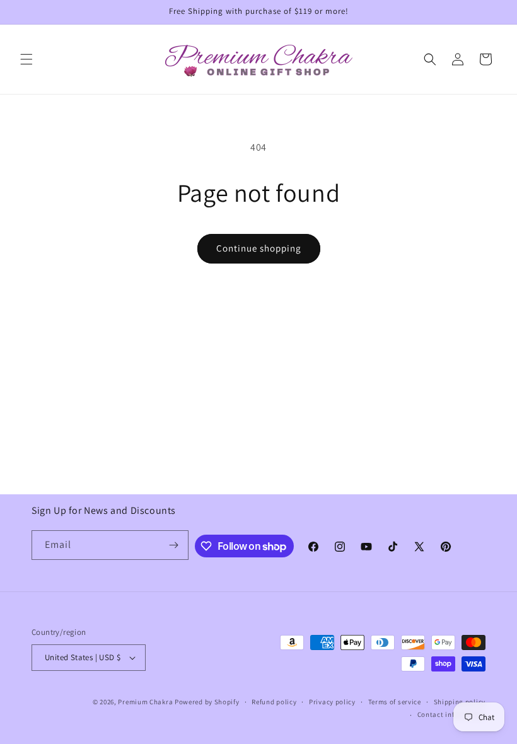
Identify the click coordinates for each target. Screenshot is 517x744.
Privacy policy (332, 701)
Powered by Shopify (207, 701)
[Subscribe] (174, 545)
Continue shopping (258, 248)
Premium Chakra (145, 701)
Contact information (451, 714)
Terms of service (394, 701)
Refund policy (274, 701)
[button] (26, 59)
